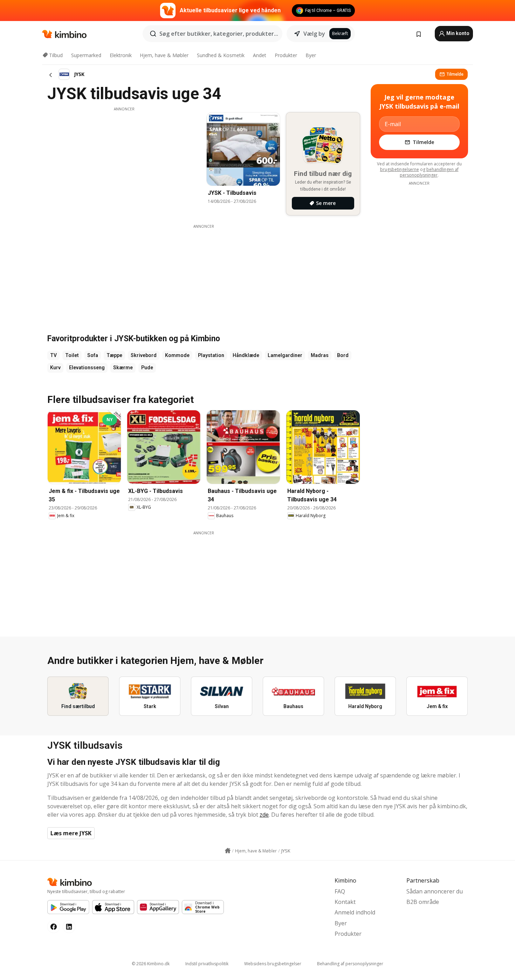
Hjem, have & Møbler (164, 55)
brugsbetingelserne (399, 169)
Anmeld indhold (355, 912)
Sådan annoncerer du (434, 891)
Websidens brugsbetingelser (272, 964)
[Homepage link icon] (228, 850)
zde (264, 814)
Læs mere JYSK (70, 833)
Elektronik (121, 55)
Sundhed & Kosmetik (221, 55)
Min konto (457, 33)
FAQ (340, 891)
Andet (259, 55)
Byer (310, 55)
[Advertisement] (124, 161)
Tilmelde (455, 74)
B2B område (422, 902)
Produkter (286, 55)
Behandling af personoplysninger (350, 964)
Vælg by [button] (314, 33)
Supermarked (86, 55)
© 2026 (151, 964)
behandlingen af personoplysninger (429, 172)
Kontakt (345, 902)
